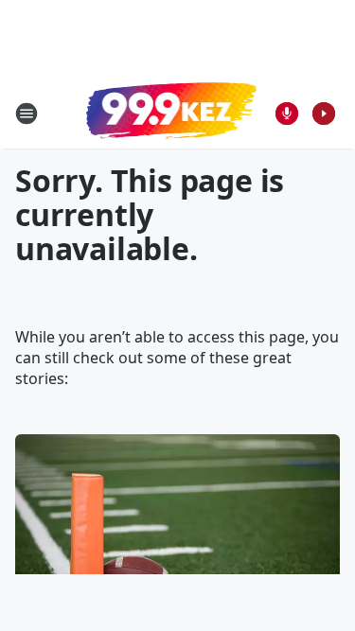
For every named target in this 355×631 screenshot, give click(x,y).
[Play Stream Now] (323, 113)
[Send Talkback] (286, 113)
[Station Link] (171, 112)
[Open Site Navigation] (26, 113)
